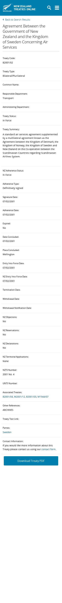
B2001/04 (8, 396)
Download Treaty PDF (31, 461)
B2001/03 (31, 396)
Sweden (7, 432)
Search (49, 8)
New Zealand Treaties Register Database (19, 9)
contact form (48, 449)
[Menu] (57, 8)
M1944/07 (43, 396)
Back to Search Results (17, 19)
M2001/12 (19, 396)
